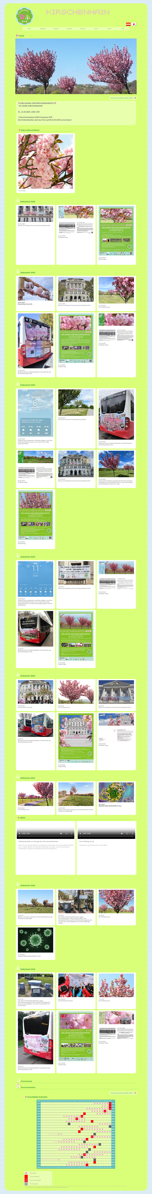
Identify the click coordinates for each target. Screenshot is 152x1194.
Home (29, 28)
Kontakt (109, 28)
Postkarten (56, 28)
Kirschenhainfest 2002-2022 (122, 98)
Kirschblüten (43, 28)
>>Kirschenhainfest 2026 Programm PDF (35, 117)
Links (123, 28)
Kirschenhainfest (27, 1087)
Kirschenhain (26, 1081)
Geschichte (69, 28)
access (96, 28)
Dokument (82, 28)
